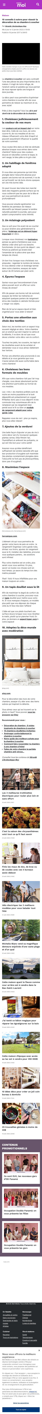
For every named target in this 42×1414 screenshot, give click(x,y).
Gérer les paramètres (21, 1403)
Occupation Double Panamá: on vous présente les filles (20, 1212)
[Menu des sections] (4, 4)
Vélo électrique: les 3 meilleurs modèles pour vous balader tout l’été (18, 908)
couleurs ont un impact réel (18, 128)
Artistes (6, 1326)
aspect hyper (28, 619)
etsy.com (6, 693)
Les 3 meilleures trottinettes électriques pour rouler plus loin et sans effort (20, 796)
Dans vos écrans (9, 1318)
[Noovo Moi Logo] (21, 5)
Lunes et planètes (29, 1323)
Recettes (6, 1335)
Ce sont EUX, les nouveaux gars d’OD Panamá (20, 1177)
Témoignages (27, 1337)
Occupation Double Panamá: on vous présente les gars (20, 1246)
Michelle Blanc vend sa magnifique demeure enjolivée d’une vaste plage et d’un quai (21, 946)
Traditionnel (26, 1315)
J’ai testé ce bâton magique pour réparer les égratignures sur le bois (20, 1022)
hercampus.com (9, 536)
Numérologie (27, 1321)
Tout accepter (21, 1409)
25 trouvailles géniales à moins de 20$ (19, 1128)
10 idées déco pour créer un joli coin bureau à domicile (21, 1093)
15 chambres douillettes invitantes (19, 731)
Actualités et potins (10, 1315)
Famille (25, 1343)
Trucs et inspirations (10, 1337)
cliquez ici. (33, 1391)
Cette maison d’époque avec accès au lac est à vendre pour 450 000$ (20, 1057)
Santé (24, 1335)
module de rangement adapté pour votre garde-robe (18, 410)
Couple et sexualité (29, 1340)
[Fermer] (39, 1350)
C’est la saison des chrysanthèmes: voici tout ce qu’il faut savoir (20, 832)
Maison (5, 15)
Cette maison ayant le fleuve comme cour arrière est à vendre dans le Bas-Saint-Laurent (21, 985)
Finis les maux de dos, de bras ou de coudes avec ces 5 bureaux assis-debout (19, 869)
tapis (7, 598)
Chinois (25, 1318)
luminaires (33, 239)
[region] (21, 1380)
